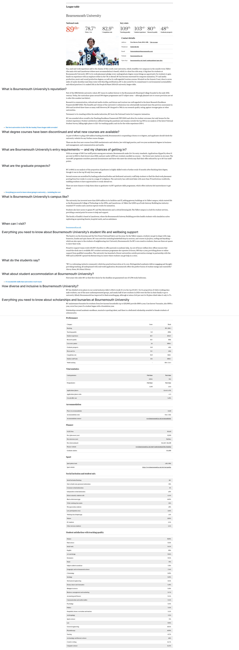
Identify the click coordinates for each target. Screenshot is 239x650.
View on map (154, 42)
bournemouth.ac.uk (136, 56)
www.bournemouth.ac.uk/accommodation (158, 418)
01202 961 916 (134, 47)
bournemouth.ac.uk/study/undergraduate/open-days (146, 60)
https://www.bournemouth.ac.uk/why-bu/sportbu (156, 467)
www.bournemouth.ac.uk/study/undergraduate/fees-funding (153, 447)
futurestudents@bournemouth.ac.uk (141, 51)
